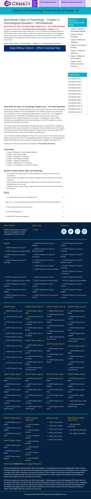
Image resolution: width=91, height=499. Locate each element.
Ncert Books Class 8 (74, 100)
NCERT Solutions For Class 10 (16, 277)
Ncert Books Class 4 (74, 88)
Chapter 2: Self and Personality (77, 35)
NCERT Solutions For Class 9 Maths (46, 280)
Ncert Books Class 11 (75, 109)
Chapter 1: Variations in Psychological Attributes (78, 30)
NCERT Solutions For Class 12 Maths (18, 251)
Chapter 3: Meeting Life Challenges (78, 41)
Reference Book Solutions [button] (72, 2)
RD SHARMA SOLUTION (78, 430)
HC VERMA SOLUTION (77, 433)
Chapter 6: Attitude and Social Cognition (78, 57)
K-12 (35, 3)
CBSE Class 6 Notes (55, 439)
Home (36, 230)
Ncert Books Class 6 (74, 94)
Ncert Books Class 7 (74, 97)
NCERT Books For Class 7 (14, 337)
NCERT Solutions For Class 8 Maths (74, 280)
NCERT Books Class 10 (56, 311)
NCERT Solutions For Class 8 (72, 277)
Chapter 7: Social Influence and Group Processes (77, 64)
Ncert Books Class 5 (74, 91)
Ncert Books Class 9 (74, 103)
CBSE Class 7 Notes (55, 436)
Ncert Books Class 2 (74, 82)
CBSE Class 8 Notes (55, 432)
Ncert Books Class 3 (74, 85)
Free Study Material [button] (48, 2)
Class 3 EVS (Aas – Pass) (78, 401)
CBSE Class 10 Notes (55, 429)
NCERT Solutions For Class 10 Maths (18, 280)
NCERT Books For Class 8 (14, 333)
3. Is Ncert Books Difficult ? (14, 212)
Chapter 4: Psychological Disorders (78, 46)
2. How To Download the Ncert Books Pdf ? (19, 207)
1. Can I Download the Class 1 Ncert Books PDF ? (21, 197)
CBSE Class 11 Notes (55, 426)
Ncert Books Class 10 (75, 106)
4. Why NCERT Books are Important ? (18, 216)
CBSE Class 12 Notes (55, 422)
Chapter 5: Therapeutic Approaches (78, 52)
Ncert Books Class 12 (75, 112)
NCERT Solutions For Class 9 (44, 277)
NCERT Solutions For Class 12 (16, 247)
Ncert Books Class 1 (74, 79)
